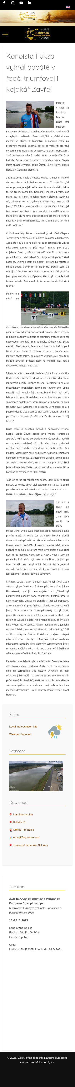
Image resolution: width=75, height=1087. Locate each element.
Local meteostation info (23, 726)
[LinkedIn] (30, 2)
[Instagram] (13, 2)
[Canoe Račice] (37, 34)
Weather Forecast (20, 734)
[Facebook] (4, 2)
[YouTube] (21, 2)
